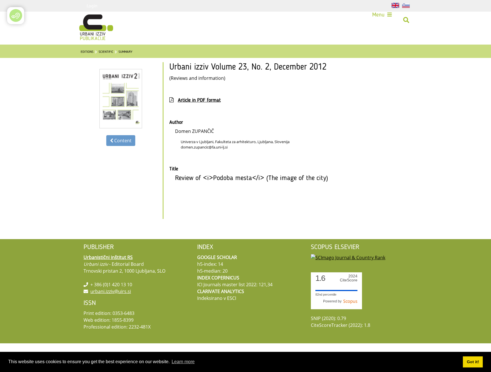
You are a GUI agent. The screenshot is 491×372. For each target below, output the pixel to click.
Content (122, 140)
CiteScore (348, 278)
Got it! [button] (473, 362)
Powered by (333, 301)
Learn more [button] (183, 361)
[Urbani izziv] (88, 20)
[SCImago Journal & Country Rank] (348, 257)
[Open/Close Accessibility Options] (15, 15)
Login (92, 6)
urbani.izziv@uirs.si (110, 291)
